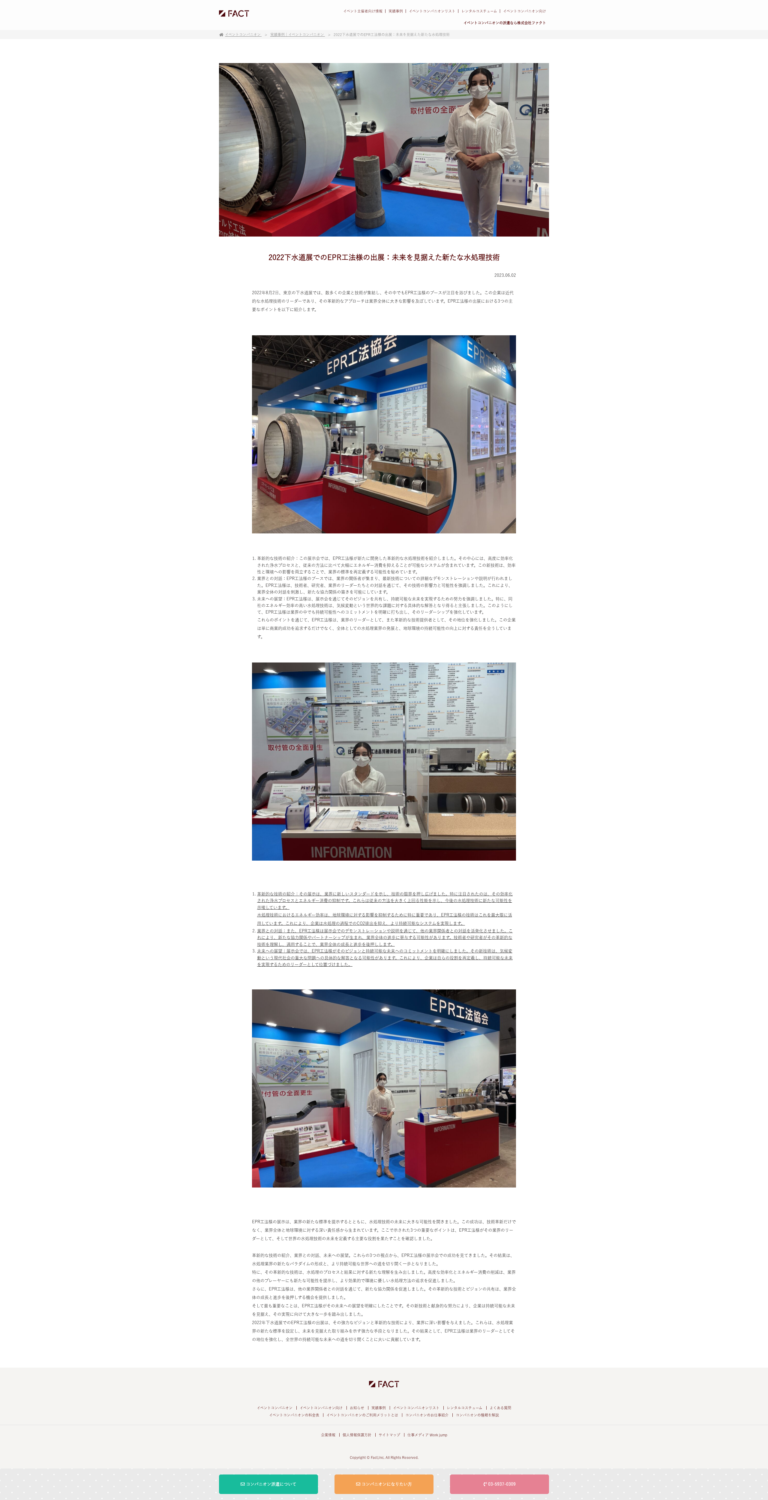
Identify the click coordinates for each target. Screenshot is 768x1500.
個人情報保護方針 (357, 1435)
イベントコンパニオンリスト (432, 11)
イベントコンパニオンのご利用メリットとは (362, 1415)
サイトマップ (389, 1435)
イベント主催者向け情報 (362, 11)
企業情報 (328, 1435)
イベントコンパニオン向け (524, 11)
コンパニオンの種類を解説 (477, 1415)
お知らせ (357, 1408)
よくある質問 (500, 1408)
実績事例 (395, 11)
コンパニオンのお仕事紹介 (426, 1415)
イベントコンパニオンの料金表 (294, 1415)
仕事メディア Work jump (427, 1435)
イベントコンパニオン (274, 1408)
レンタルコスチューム (479, 11)
